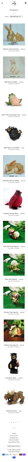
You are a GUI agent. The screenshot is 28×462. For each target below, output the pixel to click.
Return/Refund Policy (14, 442)
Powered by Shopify (14, 451)
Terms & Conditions (14, 440)
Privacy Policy (14, 435)
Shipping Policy (14, 437)
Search (14, 433)
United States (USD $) (13, 446)
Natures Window (16, 449)
